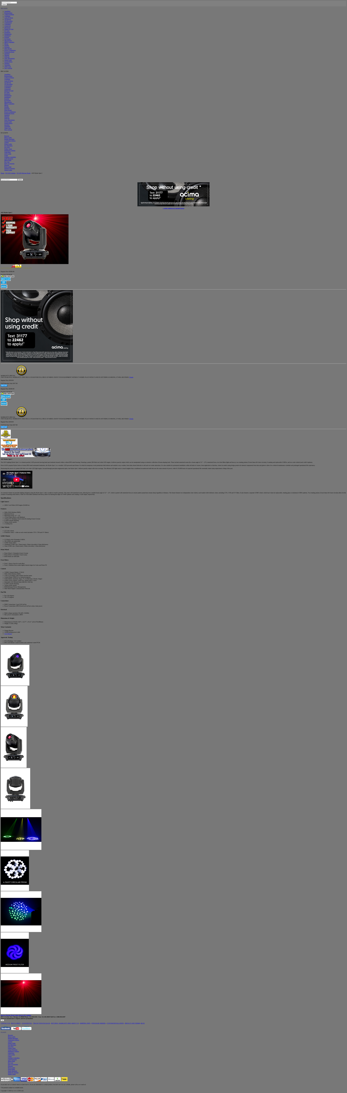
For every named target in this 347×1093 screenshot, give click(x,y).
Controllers (7, 24)
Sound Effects (8, 62)
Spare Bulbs (11, 1069)
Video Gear (7, 66)
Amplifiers (7, 11)
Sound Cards (8, 60)
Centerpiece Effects (9, 141)
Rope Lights (7, 167)
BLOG (143, 1023)
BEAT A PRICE (16, 1023)
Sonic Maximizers (9, 58)
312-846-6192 (33, 1017)
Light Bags (7, 152)
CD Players (7, 19)
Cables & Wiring (9, 14)
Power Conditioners (10, 50)
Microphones (8, 40)
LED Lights (7, 154)
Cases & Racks (8, 18)
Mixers (6, 44)
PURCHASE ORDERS (99, 1023)
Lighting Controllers (10, 157)
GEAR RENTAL (27, 1023)
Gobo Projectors (12, 1050)
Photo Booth (8, 48)
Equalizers (7, 32)
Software (6, 57)
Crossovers (7, 26)
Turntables (7, 65)
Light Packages (8, 158)
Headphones (7, 34)
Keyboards (7, 39)
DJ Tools (6, 31)
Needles (6, 45)
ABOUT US (75, 1023)
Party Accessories (9, 163)
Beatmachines (8, 13)
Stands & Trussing (9, 168)
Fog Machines (8, 145)
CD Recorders (8, 21)
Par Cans (6, 162)
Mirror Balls (7, 160)
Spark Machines (12, 1071)
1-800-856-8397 (60, 1017)
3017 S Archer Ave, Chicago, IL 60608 (12, 1017)
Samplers (7, 53)
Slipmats (6, 55)
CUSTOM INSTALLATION (115, 1023)
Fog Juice (7, 147)
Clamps (6, 142)
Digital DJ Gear (8, 29)
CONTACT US (5, 1023)
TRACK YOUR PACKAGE (41, 1023)
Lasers (6, 155)
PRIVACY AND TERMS (132, 1023)
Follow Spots (8, 149)
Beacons (6, 136)
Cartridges (7, 16)
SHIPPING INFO (85, 1023)
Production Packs (9, 52)
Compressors (8, 22)
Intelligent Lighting (9, 150)
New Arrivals (8, 68)
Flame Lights (8, 144)
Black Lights (8, 137)
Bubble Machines (9, 139)
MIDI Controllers (9, 42)
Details (131, 377)
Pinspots (6, 165)
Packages (7, 47)
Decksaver (7, 27)
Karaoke (6, 37)
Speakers (6, 63)
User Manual (8, 634)
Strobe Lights (8, 170)
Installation (7, 35)
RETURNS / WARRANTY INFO (61, 1023)
